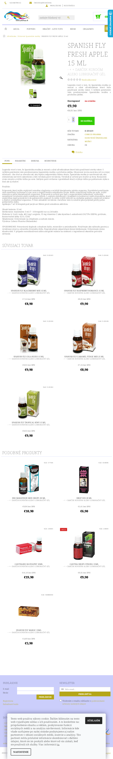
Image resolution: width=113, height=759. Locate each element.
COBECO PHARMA (93, 134)
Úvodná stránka (6, 29)
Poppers (31, 29)
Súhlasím (93, 720)
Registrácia (69, 5)
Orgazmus (88, 29)
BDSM (73, 29)
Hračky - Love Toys (53, 29)
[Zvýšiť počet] (73, 118)
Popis (7, 161)
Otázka (79, 152)
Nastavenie (21, 752)
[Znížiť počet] (73, 120)
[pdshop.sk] (17, 16)
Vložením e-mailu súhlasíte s (83, 702)
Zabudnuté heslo (10, 704)
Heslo (5, 692)
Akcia (16, 29)
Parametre (20, 161)
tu (58, 744)
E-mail (6, 689)
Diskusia (35, 161)
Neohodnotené (89, 79)
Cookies (106, 743)
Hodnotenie (50, 161)
